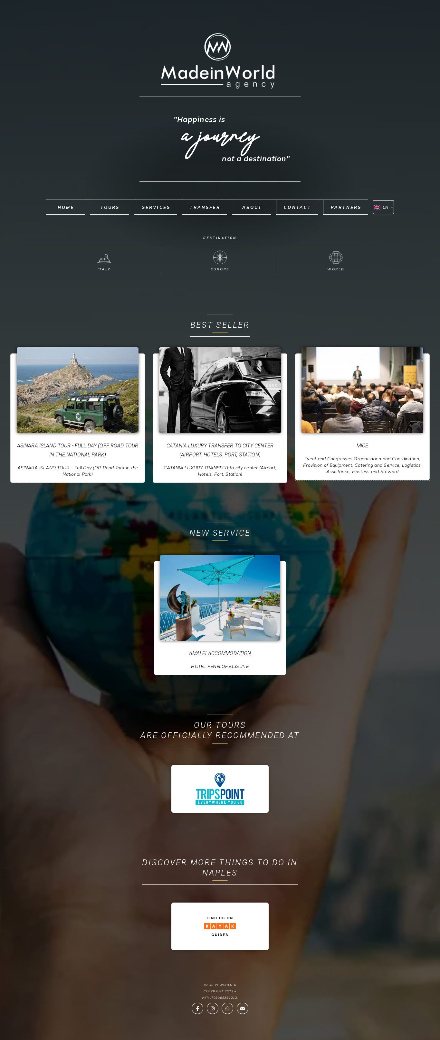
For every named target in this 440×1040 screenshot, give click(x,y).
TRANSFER (205, 207)
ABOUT (252, 207)
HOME (66, 207)
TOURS (110, 207)
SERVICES (156, 207)
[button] (197, 1008)
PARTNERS (346, 207)
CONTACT (297, 207)
